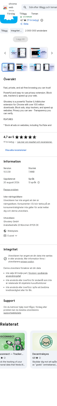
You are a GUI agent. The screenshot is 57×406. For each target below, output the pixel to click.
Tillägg (4, 30)
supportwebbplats (12, 313)
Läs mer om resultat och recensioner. (34, 142)
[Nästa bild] (52, 53)
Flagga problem (11, 189)
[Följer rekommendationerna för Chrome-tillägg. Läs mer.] (21, 16)
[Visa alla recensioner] (16, 150)
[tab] (11, 13)
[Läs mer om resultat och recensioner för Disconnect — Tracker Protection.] (4, 357)
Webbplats (13, 231)
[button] (18, 53)
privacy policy (27, 261)
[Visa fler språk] (38, 182)
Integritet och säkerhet (17, 30)
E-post (11, 235)
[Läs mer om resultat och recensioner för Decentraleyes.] (39, 357)
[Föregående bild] (5, 53)
